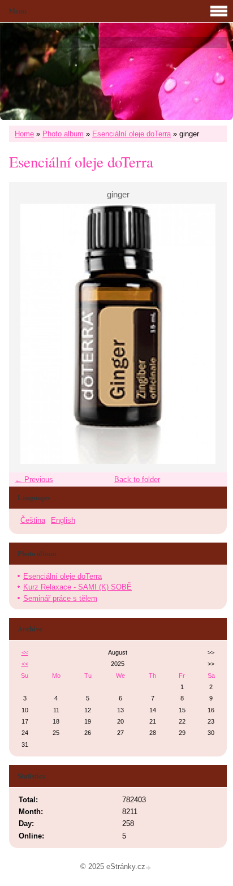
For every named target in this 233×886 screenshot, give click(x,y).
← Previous (34, 479)
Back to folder (137, 479)
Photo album (63, 134)
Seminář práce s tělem (60, 598)
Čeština (32, 520)
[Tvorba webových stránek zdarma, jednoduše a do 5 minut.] (149, 867)
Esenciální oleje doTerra (131, 134)
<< (24, 652)
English (63, 520)
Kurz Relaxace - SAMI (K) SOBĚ (77, 587)
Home (24, 134)
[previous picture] (27, 334)
